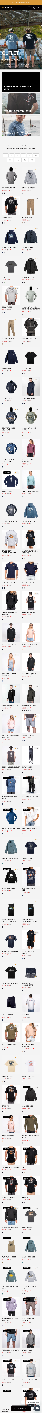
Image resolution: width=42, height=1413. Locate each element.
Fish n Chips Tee (28, 1076)
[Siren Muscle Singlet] (11, 755)
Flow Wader (27, 767)
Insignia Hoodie (8, 888)
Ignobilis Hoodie (28, 188)
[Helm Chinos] (31, 205)
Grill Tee (5, 1106)
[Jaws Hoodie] (31, 1338)
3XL (10, 160)
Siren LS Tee (7, 491)
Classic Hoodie (28, 1106)
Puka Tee (25, 1015)
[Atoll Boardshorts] (11, 1338)
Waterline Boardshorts (27, 984)
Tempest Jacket (8, 188)
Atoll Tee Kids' (8, 1136)
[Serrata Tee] (11, 205)
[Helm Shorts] (11, 1003)
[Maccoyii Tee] (11, 1064)
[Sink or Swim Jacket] (31, 327)
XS (5, 155)
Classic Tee (26, 368)
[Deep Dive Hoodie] (31, 662)
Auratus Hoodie (9, 247)
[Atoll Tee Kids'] (11, 1124)
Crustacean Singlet (10, 1167)
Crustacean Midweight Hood (9, 552)
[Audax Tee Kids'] (31, 1397)
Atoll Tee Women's (29, 644)
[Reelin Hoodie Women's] (11, 1397)
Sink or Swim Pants (30, 797)
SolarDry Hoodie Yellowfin (9, 429)
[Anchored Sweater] (11, 693)
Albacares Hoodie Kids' (29, 1288)
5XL (25, 160)
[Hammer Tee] (31, 1185)
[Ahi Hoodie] (11, 356)
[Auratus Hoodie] (11, 235)
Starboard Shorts (29, 735)
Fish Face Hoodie (29, 705)
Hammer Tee (27, 1197)
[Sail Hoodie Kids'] (31, 1245)
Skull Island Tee (9, 1044)
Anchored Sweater (10, 705)
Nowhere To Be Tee (10, 983)
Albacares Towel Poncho (29, 952)
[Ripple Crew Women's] (31, 479)
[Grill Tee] (11, 1094)
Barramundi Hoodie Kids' (10, 1288)
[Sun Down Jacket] (31, 265)
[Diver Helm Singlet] (31, 600)
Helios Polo (7, 398)
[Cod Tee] (11, 265)
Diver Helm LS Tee (9, 644)
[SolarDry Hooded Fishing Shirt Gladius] (31, 295)
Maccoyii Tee (7, 1076)
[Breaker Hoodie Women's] (31, 448)
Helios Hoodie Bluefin (11, 828)
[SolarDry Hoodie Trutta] (31, 416)
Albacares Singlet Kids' (29, 889)
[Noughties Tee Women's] (31, 1032)
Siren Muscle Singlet (11, 767)
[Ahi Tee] (31, 1155)
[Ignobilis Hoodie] (31, 176)
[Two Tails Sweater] (31, 1368)
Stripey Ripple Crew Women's (10, 1319)
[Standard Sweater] (11, 1215)
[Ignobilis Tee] (31, 846)
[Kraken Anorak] (31, 386)
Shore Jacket (27, 247)
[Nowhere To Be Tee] (11, 971)
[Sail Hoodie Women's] (11, 846)
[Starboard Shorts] (31, 723)
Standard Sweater (10, 1227)
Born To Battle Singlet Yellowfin (29, 921)
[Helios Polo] (11, 386)
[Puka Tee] (31, 1003)
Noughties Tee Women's (28, 1045)
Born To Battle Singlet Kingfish (9, 921)
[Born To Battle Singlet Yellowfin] (31, 908)
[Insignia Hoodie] (11, 876)
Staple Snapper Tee (10, 951)
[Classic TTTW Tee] (11, 571)
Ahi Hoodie (6, 368)
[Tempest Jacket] (11, 176)
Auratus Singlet (9, 1257)
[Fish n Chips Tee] (31, 1064)
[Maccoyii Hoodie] (31, 509)
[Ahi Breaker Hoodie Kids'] (11, 785)
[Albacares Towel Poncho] (31, 939)
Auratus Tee (27, 1227)
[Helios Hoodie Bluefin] (11, 816)
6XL (32, 160)
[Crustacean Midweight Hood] (11, 539)
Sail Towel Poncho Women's (30, 552)
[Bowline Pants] (11, 327)
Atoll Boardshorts (10, 1350)
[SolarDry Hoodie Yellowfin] (11, 416)
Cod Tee (5, 277)
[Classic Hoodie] (31, 1094)
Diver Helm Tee (8, 1380)
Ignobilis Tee (27, 858)
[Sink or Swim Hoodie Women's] (11, 723)
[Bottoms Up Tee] (11, 1185)
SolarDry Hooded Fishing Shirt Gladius (31, 308)
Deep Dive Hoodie (29, 674)
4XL (17, 160)
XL (29, 155)
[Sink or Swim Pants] (31, 785)
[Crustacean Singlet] (11, 1155)
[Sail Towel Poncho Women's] (31, 539)
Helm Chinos (27, 218)
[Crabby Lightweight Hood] (31, 1124)
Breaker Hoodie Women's (28, 461)
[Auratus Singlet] (11, 1245)
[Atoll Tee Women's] (31, 632)
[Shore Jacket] (31, 235)
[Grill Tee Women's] (31, 816)
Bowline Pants (8, 339)
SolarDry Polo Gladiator (8, 461)
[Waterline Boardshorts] (31, 971)
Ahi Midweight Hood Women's (10, 613)
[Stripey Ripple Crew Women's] (11, 1306)
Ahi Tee (24, 1167)
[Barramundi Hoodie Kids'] (11, 1275)
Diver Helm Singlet (30, 612)
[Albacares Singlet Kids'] (31, 876)
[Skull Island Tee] (11, 1032)
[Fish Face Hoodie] (31, 693)
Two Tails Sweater (29, 1380)
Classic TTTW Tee (9, 583)
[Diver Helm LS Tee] (11, 632)
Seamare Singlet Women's (9, 675)
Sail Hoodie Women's (10, 858)
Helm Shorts (7, 1015)
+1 (30, 710)
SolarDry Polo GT (9, 521)
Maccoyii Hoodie (29, 521)
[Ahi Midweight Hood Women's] (11, 600)
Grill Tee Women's (29, 828)
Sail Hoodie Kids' (28, 1257)
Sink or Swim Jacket (30, 339)
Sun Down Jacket (29, 277)
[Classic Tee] (31, 356)
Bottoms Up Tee (8, 1197)
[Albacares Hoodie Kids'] (31, 1275)
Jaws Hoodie (27, 1350)
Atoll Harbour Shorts (28, 1319)
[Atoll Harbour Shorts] (31, 1306)
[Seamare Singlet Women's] (11, 662)
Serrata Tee (7, 218)
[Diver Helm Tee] (11, 1368)
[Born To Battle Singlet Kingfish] (11, 908)
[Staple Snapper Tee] (11, 939)
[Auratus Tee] (31, 1215)
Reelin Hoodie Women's (8, 1410)
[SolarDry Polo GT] (11, 509)
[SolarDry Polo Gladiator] (11, 448)
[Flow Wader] (31, 755)
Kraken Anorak (28, 398)
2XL (36, 155)
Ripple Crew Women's (30, 491)
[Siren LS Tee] (11, 479)
